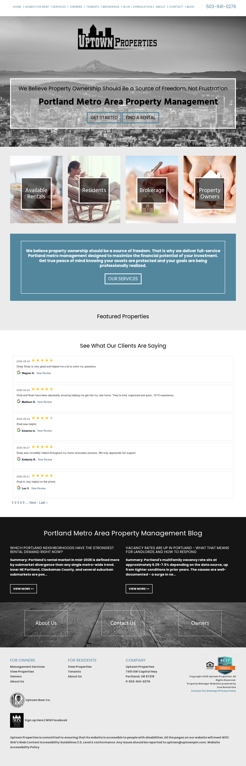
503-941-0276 (221, 7)
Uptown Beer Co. (38, 700)
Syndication (142, 7)
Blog (190, 7)
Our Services (123, 279)
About (161, 7)
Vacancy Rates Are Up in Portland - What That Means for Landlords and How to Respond (177, 549)
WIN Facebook (56, 720)
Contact (176, 7)
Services (59, 7)
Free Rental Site (226, 687)
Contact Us (122, 623)
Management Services (27, 667)
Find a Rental (140, 118)
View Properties (22, 672)
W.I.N (126, 7)
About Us (46, 623)
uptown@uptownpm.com (186, 742)
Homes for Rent (37, 7)
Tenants (92, 7)
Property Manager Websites (204, 683)
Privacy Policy (227, 690)
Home (17, 7)
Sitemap (212, 690)
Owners (76, 7)
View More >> (23, 589)
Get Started (104, 118)
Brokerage (111, 7)
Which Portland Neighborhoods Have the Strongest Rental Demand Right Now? (62, 549)
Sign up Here (34, 720)
